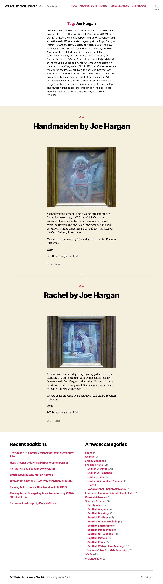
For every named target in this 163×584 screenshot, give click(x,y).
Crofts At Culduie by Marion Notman (31, 474)
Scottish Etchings (97, 517)
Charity (89, 456)
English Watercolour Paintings (105, 481)
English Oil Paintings (99, 472)
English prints (95, 477)
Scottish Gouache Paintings (103, 521)
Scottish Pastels (97, 538)
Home (74, 6)
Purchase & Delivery (119, 6)
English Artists (94, 465)
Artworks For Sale (88, 6)
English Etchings (97, 468)
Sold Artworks (139, 6)
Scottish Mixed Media (100, 529)
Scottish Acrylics (97, 509)
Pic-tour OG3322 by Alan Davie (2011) (32, 468)
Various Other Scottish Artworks (107, 550)
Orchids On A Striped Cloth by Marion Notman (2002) (41, 480)
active (88, 452)
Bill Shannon (94, 505)
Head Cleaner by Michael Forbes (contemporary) (39, 462)
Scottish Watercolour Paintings (106, 546)
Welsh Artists (93, 558)
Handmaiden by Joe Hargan (81, 126)
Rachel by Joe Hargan (81, 295)
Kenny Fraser (64, 577)
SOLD (81, 117)
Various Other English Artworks (106, 488)
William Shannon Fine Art (21, 6)
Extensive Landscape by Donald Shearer (34, 503)
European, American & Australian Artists (109, 493)
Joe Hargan (55, 264)
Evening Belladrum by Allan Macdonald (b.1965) (38, 487)
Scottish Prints (96, 542)
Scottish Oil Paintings (100, 533)
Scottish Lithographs (100, 525)
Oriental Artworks (96, 497)
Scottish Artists (94, 501)
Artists (103, 6)
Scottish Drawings (98, 513)
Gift (92, 484)
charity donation (95, 460)
